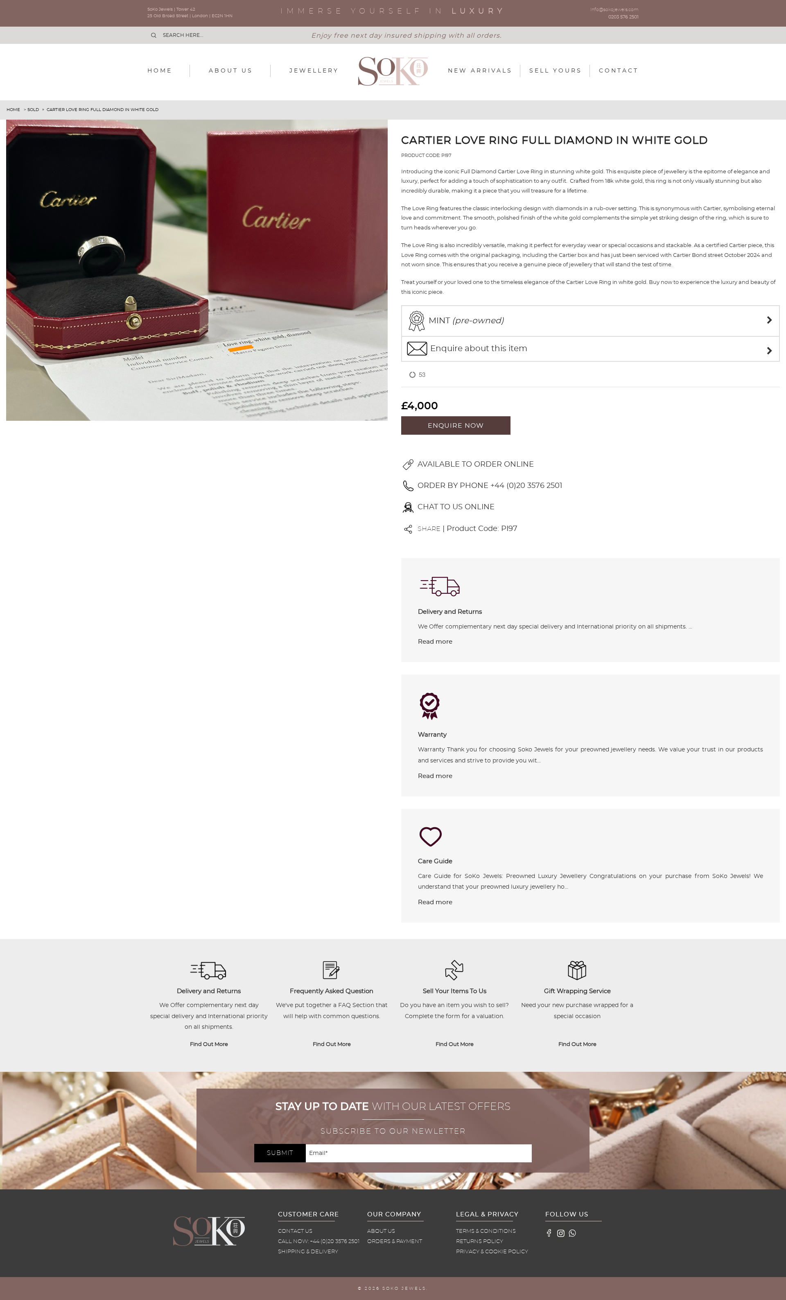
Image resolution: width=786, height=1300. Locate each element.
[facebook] (549, 1233)
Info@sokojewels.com (614, 9)
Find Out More (209, 1044)
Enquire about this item (477, 349)
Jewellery (314, 71)
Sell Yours (555, 71)
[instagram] (561, 1233)
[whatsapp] (572, 1233)
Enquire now (456, 425)
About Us (231, 71)
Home (159, 71)
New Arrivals (480, 71)
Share (429, 529)
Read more (435, 642)
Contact (619, 71)
